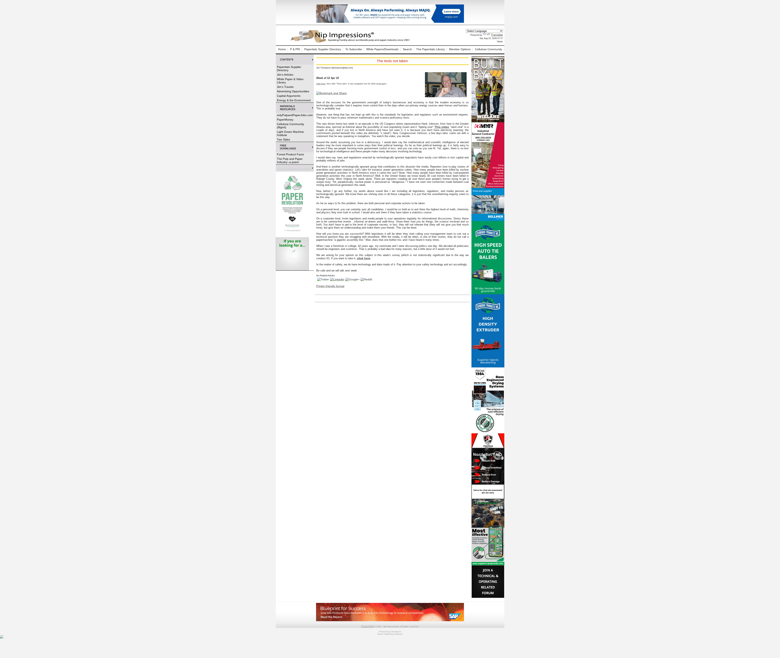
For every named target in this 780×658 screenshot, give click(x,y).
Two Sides (283, 139)
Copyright (367, 626)
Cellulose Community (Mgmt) (290, 125)
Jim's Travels (285, 86)
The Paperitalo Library (430, 49)
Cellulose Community (488, 49)
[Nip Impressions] (351, 42)
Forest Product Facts (290, 154)
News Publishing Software (390, 634)
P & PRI (295, 49)
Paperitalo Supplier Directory (322, 49)
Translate (497, 34)
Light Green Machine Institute (290, 133)
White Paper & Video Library (290, 80)
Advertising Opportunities (293, 91)
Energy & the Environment (294, 100)
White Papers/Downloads (382, 49)
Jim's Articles (285, 74)
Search (407, 49)
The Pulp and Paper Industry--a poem (290, 160)
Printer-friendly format (330, 286)
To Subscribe (353, 49)
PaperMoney (285, 119)
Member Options (460, 49)
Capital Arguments (288, 95)
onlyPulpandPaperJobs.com (295, 115)
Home (282, 49)
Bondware (396, 631)
